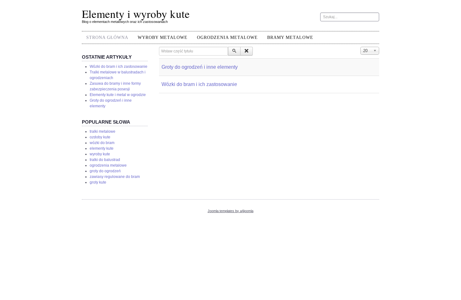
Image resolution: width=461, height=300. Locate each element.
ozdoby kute (100, 137)
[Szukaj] (234, 51)
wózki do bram (102, 143)
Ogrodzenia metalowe (227, 37)
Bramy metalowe (290, 37)
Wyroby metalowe (163, 37)
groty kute (98, 182)
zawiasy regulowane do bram (115, 176)
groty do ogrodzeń (105, 171)
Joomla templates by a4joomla (230, 211)
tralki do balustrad (105, 160)
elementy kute (102, 148)
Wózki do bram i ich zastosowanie (199, 84)
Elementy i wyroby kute (136, 13)
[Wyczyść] (246, 51)
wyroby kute (100, 154)
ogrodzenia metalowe (108, 165)
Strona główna (107, 37)
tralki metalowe (102, 131)
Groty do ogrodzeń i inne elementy (200, 67)
